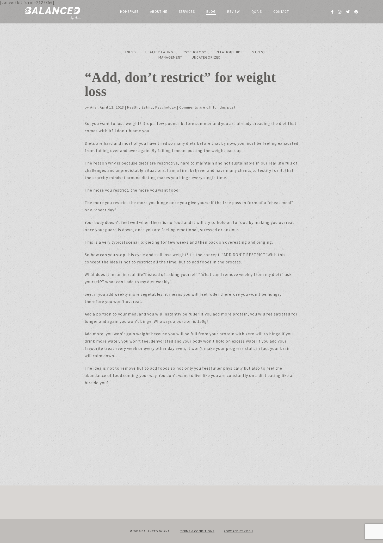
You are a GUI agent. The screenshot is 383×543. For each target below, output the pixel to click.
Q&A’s (256, 11)
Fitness (129, 52)
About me (158, 11)
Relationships (229, 52)
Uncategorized (206, 57)
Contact (281, 11)
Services (187, 11)
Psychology (194, 52)
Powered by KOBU (238, 531)
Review (233, 11)
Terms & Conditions (197, 531)
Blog (211, 11)
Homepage (129, 11)
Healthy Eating (159, 52)
